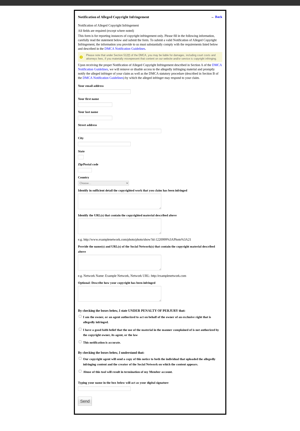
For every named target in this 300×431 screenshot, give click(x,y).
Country (83, 177)
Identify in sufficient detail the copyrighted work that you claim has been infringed (132, 190)
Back (218, 17)
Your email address (91, 85)
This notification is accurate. (102, 342)
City (81, 138)
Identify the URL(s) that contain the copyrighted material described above (127, 215)
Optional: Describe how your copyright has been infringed (116, 282)
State (81, 151)
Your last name (88, 112)
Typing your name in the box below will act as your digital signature (123, 382)
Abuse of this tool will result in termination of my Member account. (128, 372)
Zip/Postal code (88, 164)
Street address (87, 125)
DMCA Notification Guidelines (124, 48)
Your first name (88, 99)
